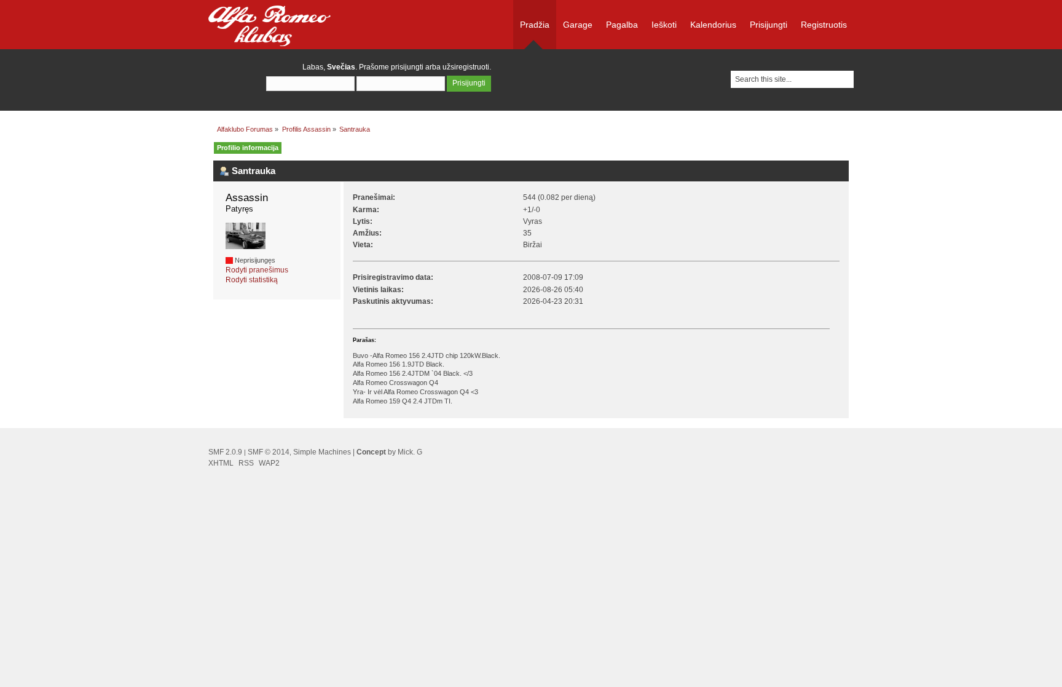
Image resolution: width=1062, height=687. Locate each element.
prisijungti (407, 67)
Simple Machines (322, 452)
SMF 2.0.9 (225, 452)
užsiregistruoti (465, 67)
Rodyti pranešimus (257, 270)
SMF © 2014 (268, 452)
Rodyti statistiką (252, 280)
